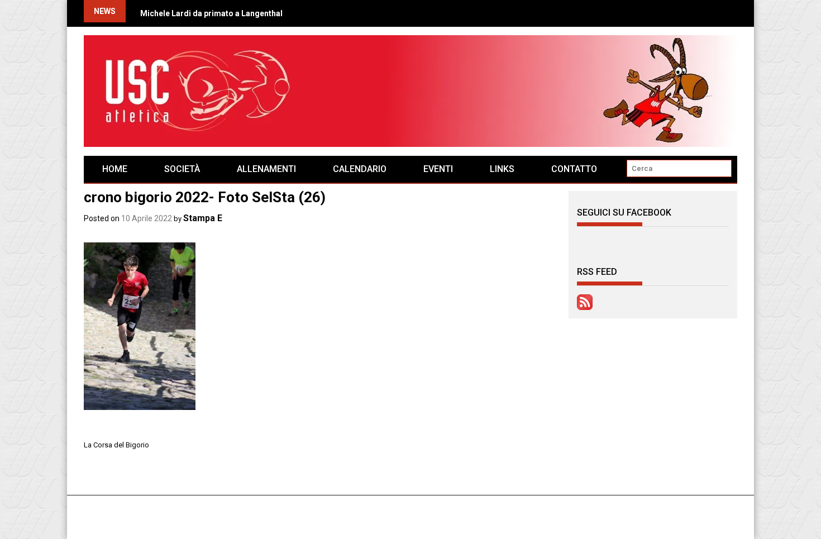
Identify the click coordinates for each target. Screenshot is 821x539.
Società (182, 169)
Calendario (359, 169)
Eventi (438, 169)
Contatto (574, 169)
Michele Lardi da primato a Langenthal (211, 13)
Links (502, 169)
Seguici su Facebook (624, 212)
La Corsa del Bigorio (116, 445)
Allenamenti (266, 169)
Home (114, 169)
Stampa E (202, 218)
